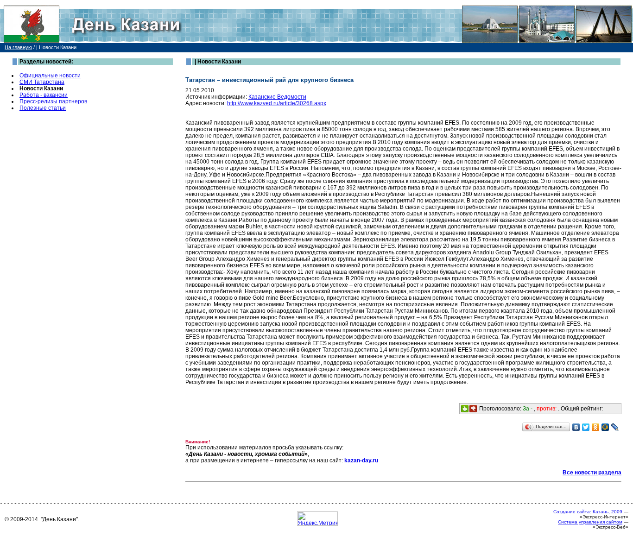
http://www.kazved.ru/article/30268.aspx (276, 103)
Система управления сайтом (590, 521)
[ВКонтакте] (576, 427)
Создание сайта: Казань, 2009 (587, 511)
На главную (18, 47)
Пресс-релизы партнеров (53, 101)
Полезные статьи (42, 108)
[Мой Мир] (605, 427)
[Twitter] (586, 427)
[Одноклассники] (596, 427)
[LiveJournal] (615, 427)
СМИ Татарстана (41, 82)
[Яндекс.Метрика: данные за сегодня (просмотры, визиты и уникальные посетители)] (317, 518)
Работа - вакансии (43, 95)
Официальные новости (50, 75)
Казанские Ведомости (277, 97)
